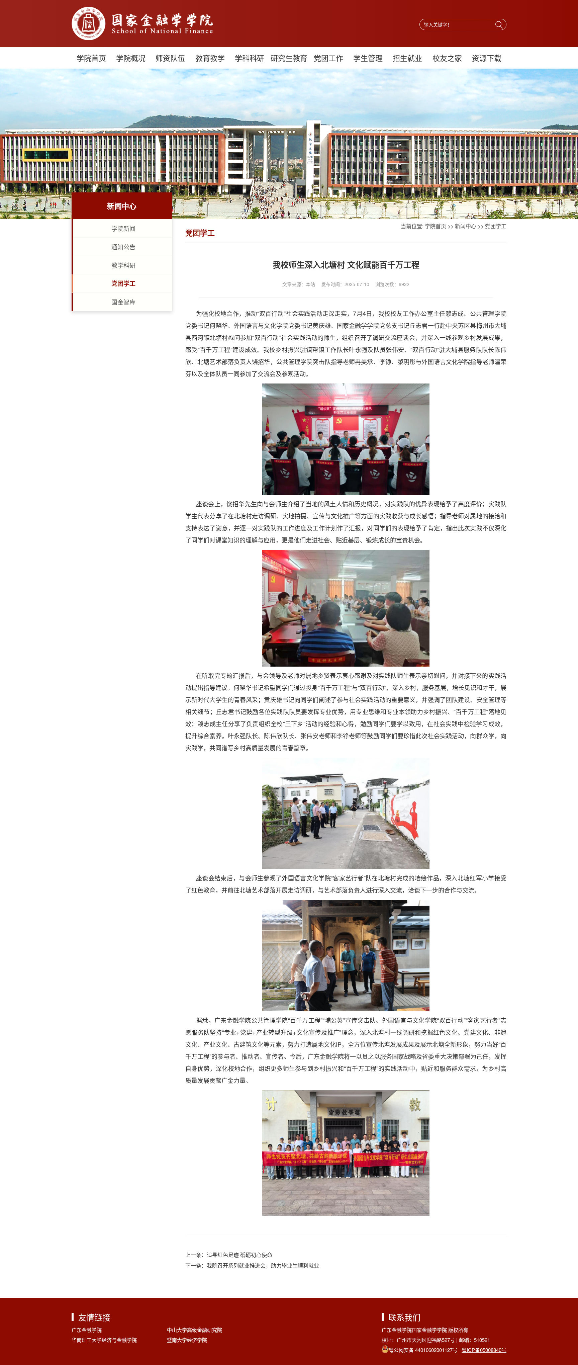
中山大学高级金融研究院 (194, 1329)
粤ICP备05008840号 (484, 1349)
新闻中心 (465, 226)
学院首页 (91, 58)
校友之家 (447, 58)
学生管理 (368, 58)
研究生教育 (289, 58)
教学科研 (123, 265)
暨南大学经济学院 (187, 1339)
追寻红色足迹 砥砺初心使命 (239, 1255)
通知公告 (123, 246)
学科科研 (249, 58)
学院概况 (131, 58)
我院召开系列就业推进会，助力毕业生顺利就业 (263, 1265)
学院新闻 (123, 228)
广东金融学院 (87, 1329)
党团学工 (123, 283)
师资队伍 (170, 58)
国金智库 (123, 301)
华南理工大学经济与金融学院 (104, 1339)
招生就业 (407, 58)
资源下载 (486, 58)
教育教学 (210, 58)
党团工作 (328, 58)
